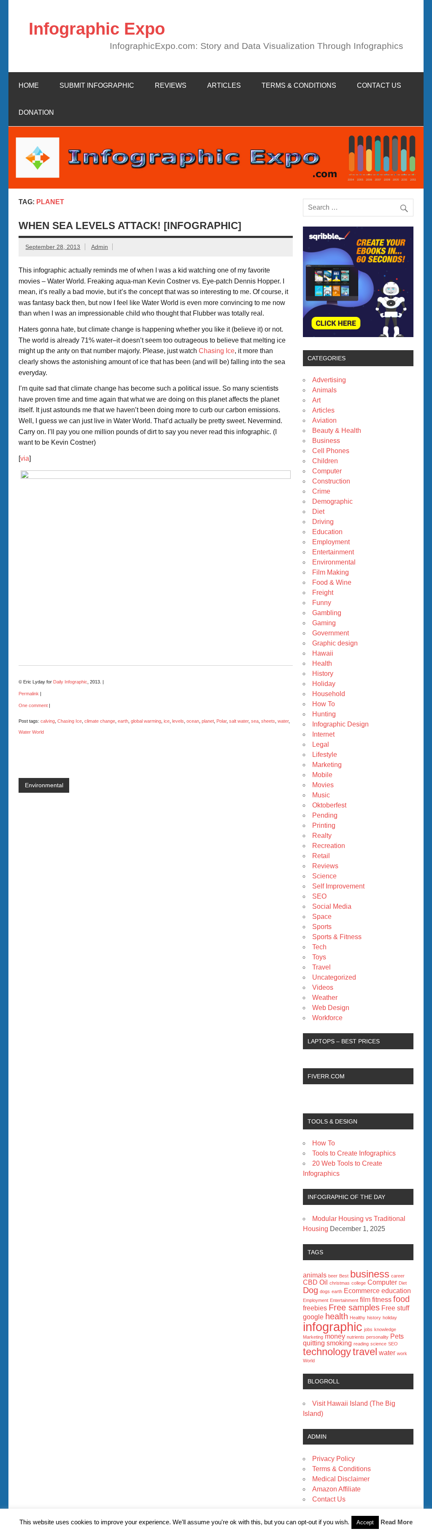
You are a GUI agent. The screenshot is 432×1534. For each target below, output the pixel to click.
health (336, 1316)
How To (323, 704)
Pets (397, 1336)
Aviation (324, 420)
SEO (319, 896)
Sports (322, 926)
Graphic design (335, 643)
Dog (310, 1290)
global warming (146, 721)
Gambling (326, 612)
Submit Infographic (96, 85)
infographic (332, 1327)
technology (327, 1351)
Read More (397, 1522)
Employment (331, 542)
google (313, 1317)
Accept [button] (365, 1522)
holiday (390, 1317)
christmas (339, 1283)
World (309, 1360)
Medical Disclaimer (341, 1479)
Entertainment (333, 552)
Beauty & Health (336, 430)
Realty (322, 835)
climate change (99, 721)
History (322, 673)
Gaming (324, 623)
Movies (323, 785)
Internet (323, 734)
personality (377, 1337)
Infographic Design (340, 724)
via (24, 458)
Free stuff (395, 1308)
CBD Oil (315, 1282)
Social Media (331, 906)
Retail (321, 855)
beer (333, 1275)
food (401, 1299)
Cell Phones (330, 450)
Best (343, 1275)
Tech (319, 947)
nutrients (355, 1337)
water (283, 721)
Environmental (44, 785)
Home (29, 85)
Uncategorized (334, 977)
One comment (33, 705)
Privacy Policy (333, 1458)
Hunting (324, 714)
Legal (320, 744)
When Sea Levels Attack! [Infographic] (130, 225)
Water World (31, 732)
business (369, 1274)
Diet (318, 511)
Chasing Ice (217, 350)
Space (322, 916)
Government (330, 633)
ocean (192, 721)
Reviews (170, 85)
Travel (321, 967)
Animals (324, 390)
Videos (322, 987)
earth (123, 721)
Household (328, 693)
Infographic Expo (97, 28)
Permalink (29, 693)
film (365, 1299)
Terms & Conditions (299, 85)
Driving (323, 521)
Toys (319, 957)
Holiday (323, 683)
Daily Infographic (70, 681)
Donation (36, 112)
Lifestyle (324, 754)
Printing (323, 825)
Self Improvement (338, 886)
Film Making (330, 572)
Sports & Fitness (337, 936)
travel (365, 1351)
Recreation (328, 845)
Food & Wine (331, 582)
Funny (321, 602)
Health (322, 663)
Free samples (354, 1307)
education (396, 1290)
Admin (99, 246)
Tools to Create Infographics (354, 1153)
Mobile (322, 774)
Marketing (327, 764)
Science (324, 876)
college (358, 1283)
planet (208, 721)
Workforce (327, 1017)
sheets (268, 721)
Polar (221, 721)
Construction (331, 481)
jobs (368, 1329)
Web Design (330, 1007)
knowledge (385, 1329)
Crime (321, 491)
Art (316, 400)
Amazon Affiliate (336, 1489)
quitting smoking (327, 1343)
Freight (322, 592)
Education (327, 531)
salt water (238, 721)
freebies (315, 1308)
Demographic (332, 501)
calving (47, 721)
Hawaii (322, 653)
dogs (325, 1291)
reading (361, 1343)
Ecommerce (362, 1290)
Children (325, 461)
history (374, 1317)
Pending (325, 815)
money (335, 1336)
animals (315, 1275)
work (402, 1353)
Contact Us (379, 85)
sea (255, 721)
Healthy (357, 1317)
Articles (224, 85)
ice (167, 721)
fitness (382, 1299)
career (398, 1275)
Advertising (329, 380)
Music (321, 795)
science (378, 1343)
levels (178, 721)
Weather (325, 997)
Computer (327, 471)
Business (326, 440)
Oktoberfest (329, 805)
